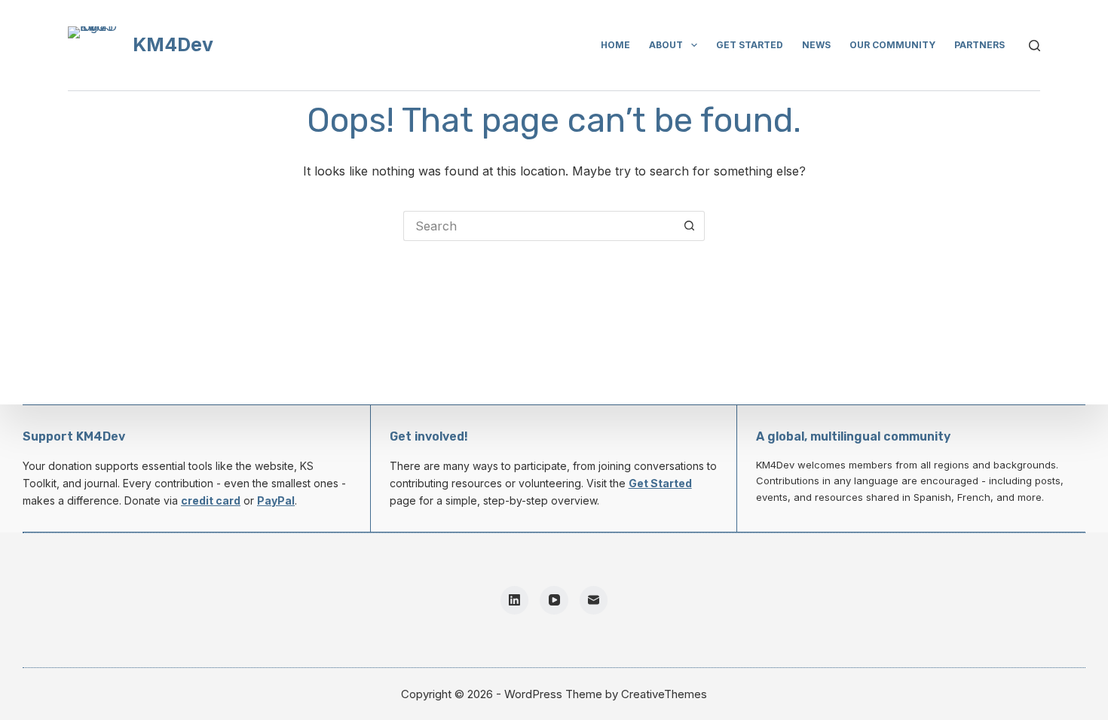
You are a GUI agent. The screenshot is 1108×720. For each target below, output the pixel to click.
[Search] (1034, 45)
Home (615, 44)
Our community (892, 44)
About (666, 44)
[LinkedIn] (514, 600)
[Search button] (690, 226)
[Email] (594, 600)
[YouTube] (554, 600)
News (816, 44)
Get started (749, 44)
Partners (979, 44)
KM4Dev (173, 44)
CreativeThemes (664, 694)
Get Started (660, 483)
